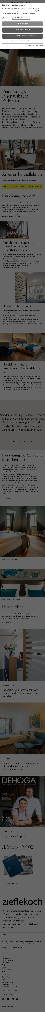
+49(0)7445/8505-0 (9, 991)
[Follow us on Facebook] (9, 1000)
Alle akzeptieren (22, 24)
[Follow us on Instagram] (4, 1000)
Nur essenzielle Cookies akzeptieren (22, 36)
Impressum (31, 46)
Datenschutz (39, 46)
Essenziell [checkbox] (8, 18)
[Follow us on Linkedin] (14, 1000)
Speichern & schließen (22, 30)
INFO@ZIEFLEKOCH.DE (9, 995)
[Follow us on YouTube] (18, 1000)
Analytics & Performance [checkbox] (22, 18)
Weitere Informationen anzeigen (21, 41)
